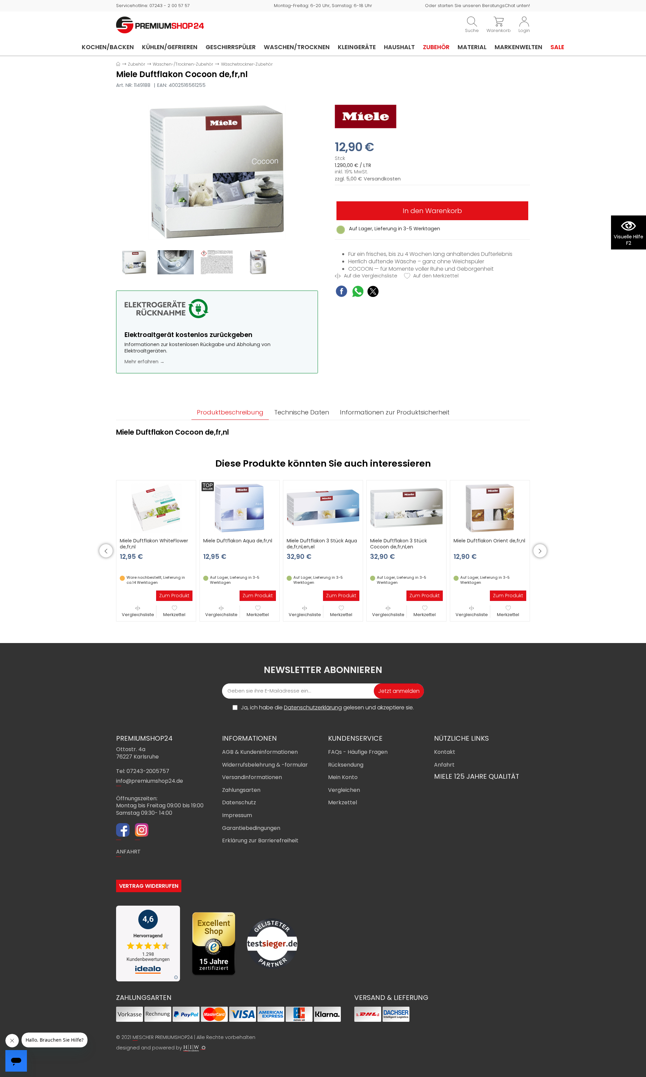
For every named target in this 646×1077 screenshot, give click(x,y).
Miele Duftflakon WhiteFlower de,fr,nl (154, 543)
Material (472, 47)
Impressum (237, 815)
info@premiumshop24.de (149, 781)
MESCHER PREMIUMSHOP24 (163, 1037)
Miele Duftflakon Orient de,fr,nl (489, 540)
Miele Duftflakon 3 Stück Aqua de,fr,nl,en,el (322, 543)
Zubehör (436, 47)
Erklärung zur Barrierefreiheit (260, 840)
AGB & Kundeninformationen (260, 752)
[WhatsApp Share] (357, 292)
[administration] (203, 1048)
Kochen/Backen (108, 47)
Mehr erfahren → (144, 361)
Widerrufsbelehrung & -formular (265, 765)
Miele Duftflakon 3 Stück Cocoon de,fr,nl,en (398, 543)
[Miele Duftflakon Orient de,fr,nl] (490, 507)
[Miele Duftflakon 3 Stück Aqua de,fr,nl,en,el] (323, 507)
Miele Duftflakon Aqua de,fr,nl (237, 540)
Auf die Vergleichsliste (370, 276)
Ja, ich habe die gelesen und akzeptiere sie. (327, 707)
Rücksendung (345, 765)
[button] (106, 551)
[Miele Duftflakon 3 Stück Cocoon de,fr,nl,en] (406, 507)
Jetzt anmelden (399, 691)
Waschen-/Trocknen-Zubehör (183, 64)
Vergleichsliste (138, 614)
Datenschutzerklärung (313, 707)
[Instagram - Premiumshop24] (141, 831)
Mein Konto (343, 777)
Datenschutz (239, 802)
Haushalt (399, 47)
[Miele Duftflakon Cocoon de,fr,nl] (217, 171)
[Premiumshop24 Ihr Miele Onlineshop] (160, 24)
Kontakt (444, 752)
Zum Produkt (174, 595)
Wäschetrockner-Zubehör (247, 64)
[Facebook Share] (341, 292)
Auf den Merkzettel (435, 276)
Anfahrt (444, 765)
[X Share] (373, 292)
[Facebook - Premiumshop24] (123, 831)
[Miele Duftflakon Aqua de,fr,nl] (239, 507)
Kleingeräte (357, 47)
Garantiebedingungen (251, 828)
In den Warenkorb (432, 210)
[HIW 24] (191, 1048)
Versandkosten (382, 179)
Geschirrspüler (231, 47)
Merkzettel (174, 614)
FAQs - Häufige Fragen (358, 752)
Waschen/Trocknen (297, 47)
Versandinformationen (252, 777)
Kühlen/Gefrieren (170, 47)
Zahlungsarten (241, 790)
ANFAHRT (128, 851)
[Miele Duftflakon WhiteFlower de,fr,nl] (156, 507)
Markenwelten (518, 47)
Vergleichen (344, 790)
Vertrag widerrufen (148, 886)
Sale (557, 47)
